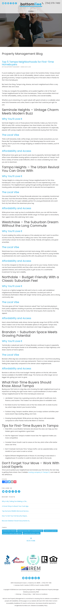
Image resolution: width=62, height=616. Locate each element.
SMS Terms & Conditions (40, 594)
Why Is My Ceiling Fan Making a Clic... (14, 501)
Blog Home (31, 541)
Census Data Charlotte (9, 531)
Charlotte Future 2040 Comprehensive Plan (30, 531)
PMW (37, 592)
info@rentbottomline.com (22, 605)
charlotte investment (51, 531)
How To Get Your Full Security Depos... (15, 516)
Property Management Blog (22, 54)
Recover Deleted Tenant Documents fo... (16, 521)
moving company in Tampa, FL (39, 472)
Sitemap (18, 594)
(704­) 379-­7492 (52, 3)
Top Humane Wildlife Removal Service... (15, 511)
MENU (32, 11)
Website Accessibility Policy (39, 605)
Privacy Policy (27, 594)
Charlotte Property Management (12, 533)
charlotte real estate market (31, 533)
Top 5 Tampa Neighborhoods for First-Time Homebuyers (28, 63)
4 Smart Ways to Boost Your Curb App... (15, 506)
